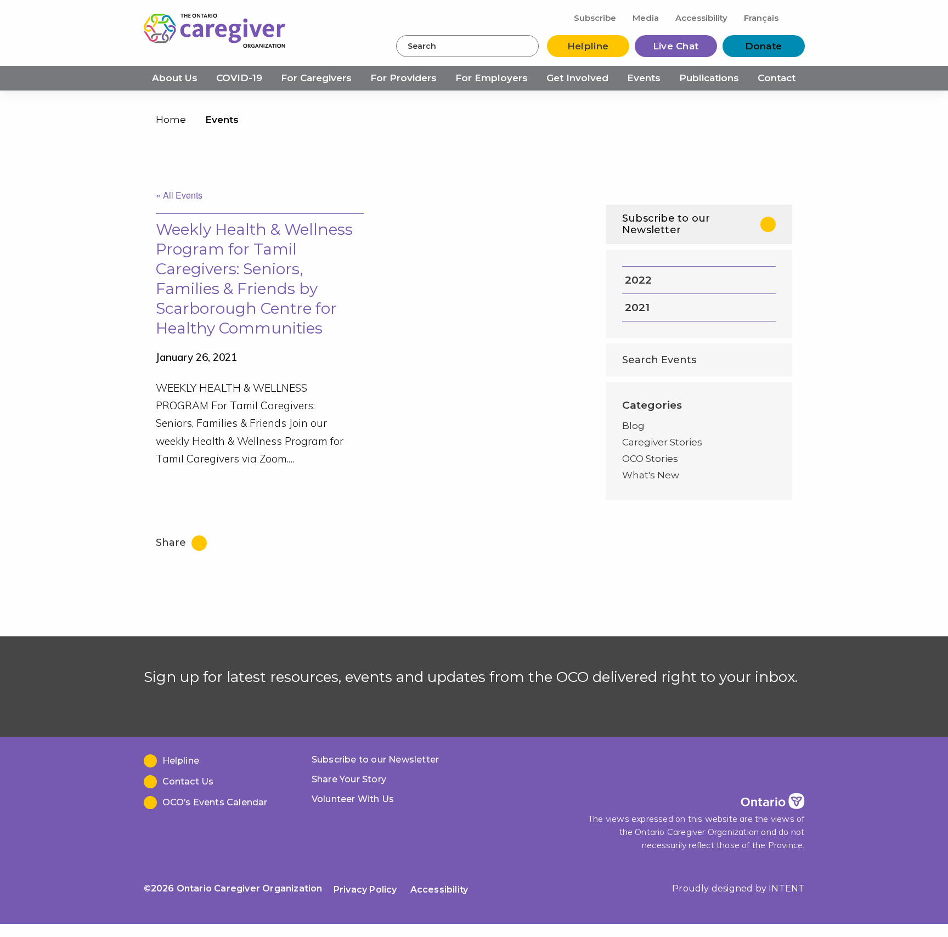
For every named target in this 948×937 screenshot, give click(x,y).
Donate (763, 46)
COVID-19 (239, 77)
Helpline (587, 46)
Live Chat (676, 46)
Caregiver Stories (662, 442)
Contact (776, 77)
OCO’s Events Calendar (215, 802)
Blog (633, 425)
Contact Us (188, 781)
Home (171, 119)
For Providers (403, 77)
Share (172, 543)
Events (644, 77)
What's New (650, 475)
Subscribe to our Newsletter (666, 224)
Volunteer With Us (353, 799)
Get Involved (577, 77)
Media (646, 18)
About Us (175, 77)
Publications (709, 77)
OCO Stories (650, 458)
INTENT (786, 888)
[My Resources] (796, 17)
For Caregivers (316, 77)
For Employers (491, 77)
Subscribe (595, 18)
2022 (638, 280)
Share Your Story (349, 779)
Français (761, 18)
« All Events (179, 195)
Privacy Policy (365, 889)
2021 (637, 307)
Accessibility (701, 18)
